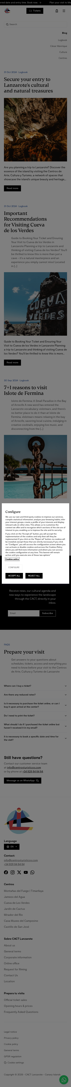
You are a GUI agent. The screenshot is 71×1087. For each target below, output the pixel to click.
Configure (13, 567)
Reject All (34, 575)
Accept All (14, 575)
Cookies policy (12, 559)
